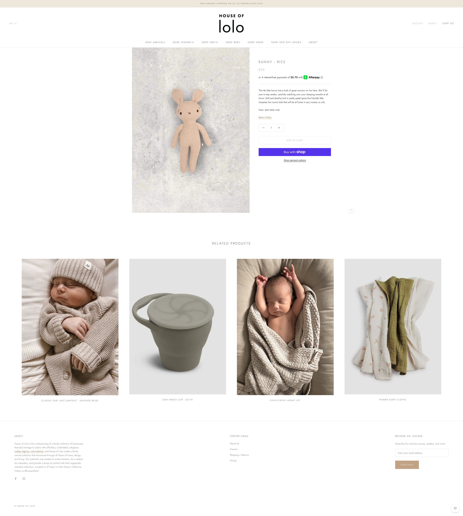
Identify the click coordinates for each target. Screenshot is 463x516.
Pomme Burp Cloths (392, 399)
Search (432, 23)
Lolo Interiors (37, 451)
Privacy (233, 460)
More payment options (295, 160)
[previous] (11, 329)
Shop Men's (210, 42)
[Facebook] (15, 478)
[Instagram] (24, 478)
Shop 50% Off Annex (286, 42)
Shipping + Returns (239, 455)
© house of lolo (24, 506)
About (313, 42)
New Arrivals (155, 42)
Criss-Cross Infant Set (285, 400)
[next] (452, 329)
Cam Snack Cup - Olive (177, 399)
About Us (234, 443)
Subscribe (407, 464)
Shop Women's (183, 42)
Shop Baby (233, 42)
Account (417, 23)
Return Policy (265, 117)
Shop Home (256, 42)
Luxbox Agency (21, 451)
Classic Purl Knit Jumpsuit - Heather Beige (70, 400)
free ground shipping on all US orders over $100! (231, 3)
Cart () (448, 23)
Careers (233, 449)
